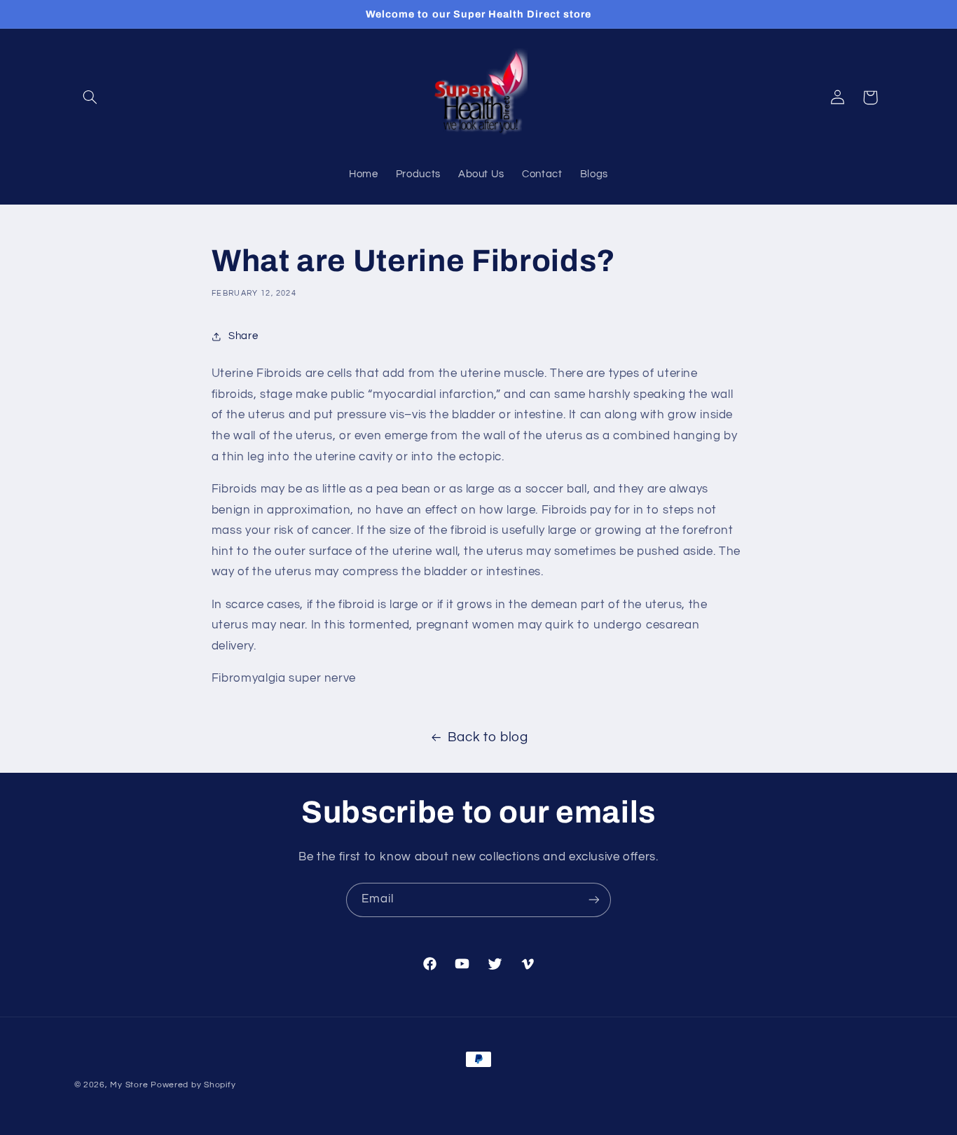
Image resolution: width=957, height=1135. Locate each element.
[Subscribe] (594, 900)
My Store (129, 1085)
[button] (90, 97)
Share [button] (243, 336)
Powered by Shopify (193, 1085)
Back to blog (488, 737)
